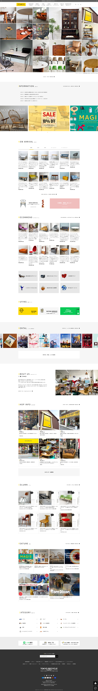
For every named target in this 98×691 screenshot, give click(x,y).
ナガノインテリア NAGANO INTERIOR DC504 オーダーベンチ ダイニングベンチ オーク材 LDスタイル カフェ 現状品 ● (64, 164)
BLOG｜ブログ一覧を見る (48, 76)
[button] (1, 1)
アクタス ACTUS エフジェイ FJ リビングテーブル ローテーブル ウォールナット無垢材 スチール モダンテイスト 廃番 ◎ (23, 186)
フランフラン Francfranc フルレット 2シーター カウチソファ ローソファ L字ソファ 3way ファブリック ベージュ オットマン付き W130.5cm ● (23, 164)
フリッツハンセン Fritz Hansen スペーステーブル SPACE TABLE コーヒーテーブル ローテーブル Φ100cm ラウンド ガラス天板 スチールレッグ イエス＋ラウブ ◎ (75, 236)
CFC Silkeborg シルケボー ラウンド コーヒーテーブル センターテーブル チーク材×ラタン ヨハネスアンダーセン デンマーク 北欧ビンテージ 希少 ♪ (64, 259)
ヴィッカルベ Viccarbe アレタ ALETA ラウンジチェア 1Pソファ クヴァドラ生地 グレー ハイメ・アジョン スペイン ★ (54, 236)
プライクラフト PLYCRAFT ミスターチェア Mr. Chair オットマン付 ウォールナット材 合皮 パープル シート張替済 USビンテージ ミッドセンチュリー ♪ (23, 236)
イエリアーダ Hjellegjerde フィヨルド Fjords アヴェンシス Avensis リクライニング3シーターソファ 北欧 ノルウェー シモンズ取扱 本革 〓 (75, 259)
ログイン (32, 661)
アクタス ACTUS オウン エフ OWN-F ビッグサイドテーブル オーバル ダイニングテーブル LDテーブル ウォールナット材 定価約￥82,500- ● (33, 164)
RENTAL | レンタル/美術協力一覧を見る (70, 328)
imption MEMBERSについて (59, 661)
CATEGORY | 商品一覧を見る (71, 612)
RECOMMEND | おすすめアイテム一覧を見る (69, 217)
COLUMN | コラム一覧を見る (72, 484)
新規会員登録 (27, 661)
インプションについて (56, 4)
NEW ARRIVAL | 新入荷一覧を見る (48, 194)
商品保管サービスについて (49, 661)
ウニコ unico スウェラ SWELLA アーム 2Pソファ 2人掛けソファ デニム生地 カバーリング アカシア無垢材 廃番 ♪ (74, 186)
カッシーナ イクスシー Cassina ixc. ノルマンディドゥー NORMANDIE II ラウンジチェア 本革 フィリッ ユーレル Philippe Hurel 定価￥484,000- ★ (54, 259)
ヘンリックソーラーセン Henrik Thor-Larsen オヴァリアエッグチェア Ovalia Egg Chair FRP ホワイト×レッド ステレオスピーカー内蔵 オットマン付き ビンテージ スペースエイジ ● (33, 260)
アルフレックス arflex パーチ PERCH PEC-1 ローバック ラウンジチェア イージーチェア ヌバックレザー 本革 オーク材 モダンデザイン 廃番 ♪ (33, 236)
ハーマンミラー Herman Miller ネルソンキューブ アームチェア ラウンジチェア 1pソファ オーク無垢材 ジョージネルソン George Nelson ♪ (43, 186)
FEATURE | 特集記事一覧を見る (72, 543)
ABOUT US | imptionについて (24, 391)
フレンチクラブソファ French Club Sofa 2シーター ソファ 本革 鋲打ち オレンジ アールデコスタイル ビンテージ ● (23, 259)
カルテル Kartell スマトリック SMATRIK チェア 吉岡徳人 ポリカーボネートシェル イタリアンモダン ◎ (74, 163)
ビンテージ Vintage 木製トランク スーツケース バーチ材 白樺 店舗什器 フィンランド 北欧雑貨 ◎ (64, 185)
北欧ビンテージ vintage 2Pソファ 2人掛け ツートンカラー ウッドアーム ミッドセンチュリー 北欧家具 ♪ (33, 185)
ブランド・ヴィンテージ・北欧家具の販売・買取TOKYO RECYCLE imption (47, 689)
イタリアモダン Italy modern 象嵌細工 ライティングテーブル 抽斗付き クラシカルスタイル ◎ (54, 185)
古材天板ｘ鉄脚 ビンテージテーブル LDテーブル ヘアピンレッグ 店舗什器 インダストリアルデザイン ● (54, 163)
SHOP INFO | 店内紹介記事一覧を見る (70, 404)
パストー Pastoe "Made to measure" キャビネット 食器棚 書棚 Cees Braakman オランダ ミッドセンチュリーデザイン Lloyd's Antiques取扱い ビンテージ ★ (43, 259)
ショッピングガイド (70, 661)
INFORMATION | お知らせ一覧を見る (70, 86)
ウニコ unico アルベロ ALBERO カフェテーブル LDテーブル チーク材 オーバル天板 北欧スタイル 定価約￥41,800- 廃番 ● (44, 164)
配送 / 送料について (39, 661)
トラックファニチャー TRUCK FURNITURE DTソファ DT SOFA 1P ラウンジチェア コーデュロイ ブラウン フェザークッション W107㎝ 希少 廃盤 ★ (44, 236)
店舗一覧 (62, 4)
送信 (57, 656)
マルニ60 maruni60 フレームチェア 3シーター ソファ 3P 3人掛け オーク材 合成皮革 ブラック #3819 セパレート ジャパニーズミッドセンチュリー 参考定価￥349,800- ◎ (64, 236)
